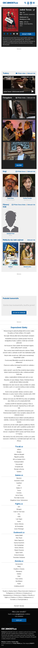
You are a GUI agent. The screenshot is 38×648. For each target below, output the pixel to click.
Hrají (5, 171)
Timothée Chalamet (19, 557)
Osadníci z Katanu (19, 569)
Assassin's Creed (19, 480)
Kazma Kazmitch (19, 543)
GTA (19, 485)
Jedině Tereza (25, 9)
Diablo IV (19, 488)
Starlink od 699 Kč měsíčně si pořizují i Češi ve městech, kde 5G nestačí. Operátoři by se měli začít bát (19, 406)
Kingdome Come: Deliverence (19, 500)
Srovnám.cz (13, 599)
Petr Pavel (19, 538)
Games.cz (19, 475)
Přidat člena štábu (19, 204)
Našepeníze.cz (28, 597)
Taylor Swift (19, 552)
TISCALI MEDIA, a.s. (17, 643)
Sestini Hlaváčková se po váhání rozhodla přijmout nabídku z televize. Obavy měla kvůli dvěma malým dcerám (19, 420)
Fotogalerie (7, 97)
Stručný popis (6, 44)
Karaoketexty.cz (8, 595)
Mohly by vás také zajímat (13, 240)
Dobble (19, 574)
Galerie (19, 165)
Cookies (9, 641)
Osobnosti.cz (19, 532)
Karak (19, 583)
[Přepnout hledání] (25, 3)
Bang (19, 566)
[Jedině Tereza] (10, 20)
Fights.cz (19, 504)
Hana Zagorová (19, 540)
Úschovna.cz (17, 595)
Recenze (19, 478)
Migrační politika (19, 457)
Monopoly (19, 571)
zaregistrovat (19, 614)
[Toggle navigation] (33, 3)
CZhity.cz (20, 597)
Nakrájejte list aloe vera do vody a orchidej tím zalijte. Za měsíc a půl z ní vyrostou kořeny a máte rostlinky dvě (19, 387)
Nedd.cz (24, 595)
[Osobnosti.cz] (10, 3)
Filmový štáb (6, 205)
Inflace (19, 449)
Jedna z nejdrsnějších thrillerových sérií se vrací (19, 377)
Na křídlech (19, 581)
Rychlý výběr (27, 34)
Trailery (6, 73)
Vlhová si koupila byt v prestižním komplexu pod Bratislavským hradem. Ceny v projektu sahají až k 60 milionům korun (19, 413)
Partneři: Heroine (19, 606)
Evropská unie (19, 466)
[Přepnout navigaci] (28, 3)
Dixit (19, 576)
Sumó (19, 521)
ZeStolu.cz (19, 593)
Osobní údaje (15, 641)
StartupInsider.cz (23, 599)
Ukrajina (19, 452)
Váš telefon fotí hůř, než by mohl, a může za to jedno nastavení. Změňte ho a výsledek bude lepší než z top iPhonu (19, 439)
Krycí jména (19, 579)
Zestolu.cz (19, 561)
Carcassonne (19, 564)
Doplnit (19, 620)
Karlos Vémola (19, 524)
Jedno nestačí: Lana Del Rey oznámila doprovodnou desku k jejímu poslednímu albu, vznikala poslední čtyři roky (19, 372)
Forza (19, 490)
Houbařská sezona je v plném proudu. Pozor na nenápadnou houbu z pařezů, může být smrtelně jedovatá (19, 341)
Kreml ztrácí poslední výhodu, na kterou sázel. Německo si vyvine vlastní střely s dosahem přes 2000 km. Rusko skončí (19, 394)
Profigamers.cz (10, 593)
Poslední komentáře (11, 298)
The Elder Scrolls (19, 498)
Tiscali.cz (19, 446)
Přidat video (21, 73)
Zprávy (11, 591)
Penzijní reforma (19, 469)
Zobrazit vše (31, 73)
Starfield (19, 483)
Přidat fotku (21, 98)
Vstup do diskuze (19, 312)
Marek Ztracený (19, 550)
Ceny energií (19, 464)
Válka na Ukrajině (19, 454)
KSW (19, 516)
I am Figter (19, 519)
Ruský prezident (19, 462)
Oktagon (19, 509)
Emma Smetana (19, 555)
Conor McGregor (19, 529)
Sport (15, 591)
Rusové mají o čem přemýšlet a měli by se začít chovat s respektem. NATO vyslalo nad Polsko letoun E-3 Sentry (19, 432)
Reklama (3, 641)
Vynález (19, 471)
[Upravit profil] (33, 9)
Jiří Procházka (19, 526)
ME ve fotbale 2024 (19, 459)
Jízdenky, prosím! (19, 586)
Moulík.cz (31, 595)
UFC (19, 507)
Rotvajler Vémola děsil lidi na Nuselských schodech (19, 336)
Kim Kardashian (19, 545)
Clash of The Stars (19, 511)
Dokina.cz (14, 597)
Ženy (19, 591)
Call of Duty (19, 495)
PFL (19, 514)
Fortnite (19, 493)
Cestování (25, 591)
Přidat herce (21, 171)
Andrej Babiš (19, 535)
